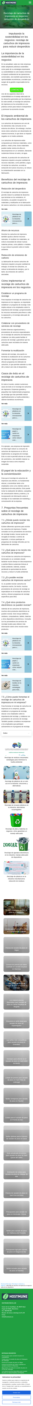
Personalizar (16, 1397)
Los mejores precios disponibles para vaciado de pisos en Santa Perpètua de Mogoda (14, 1372)
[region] (16, 1390)
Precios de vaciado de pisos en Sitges (12, 1362)
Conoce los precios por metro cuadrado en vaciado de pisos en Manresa (14, 1365)
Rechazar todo (16, 1402)
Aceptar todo (16, 1392)
